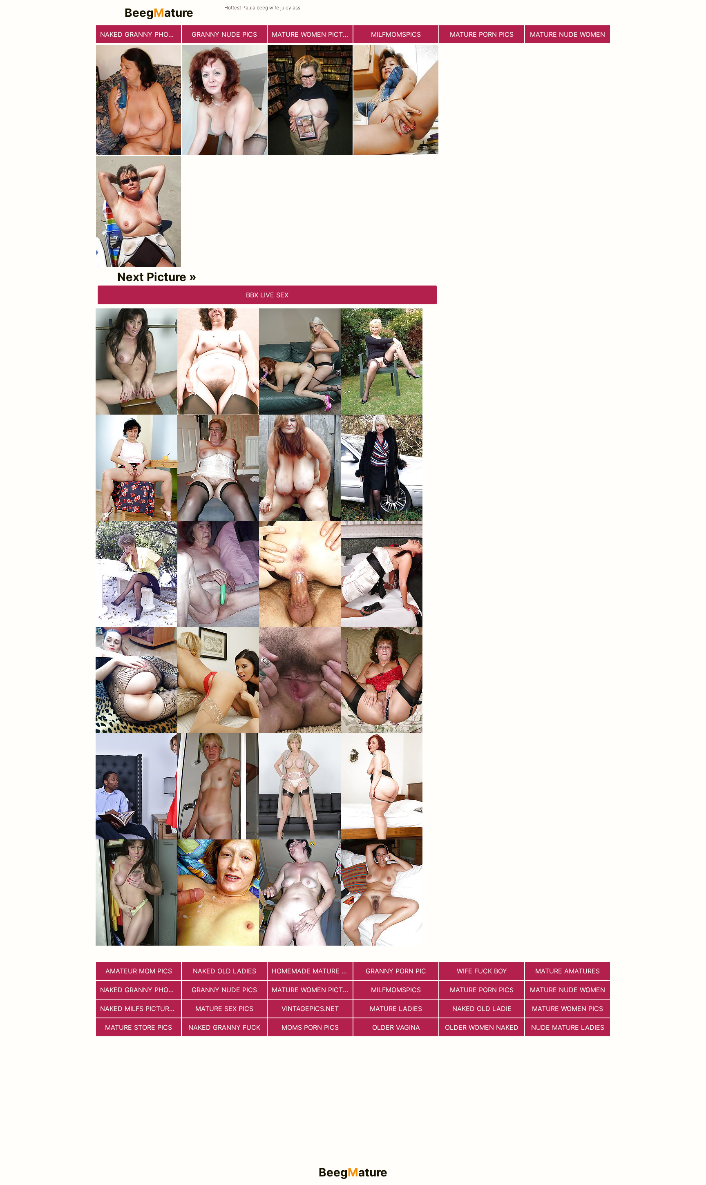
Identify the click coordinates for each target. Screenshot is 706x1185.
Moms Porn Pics (310, 1027)
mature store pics (138, 1027)
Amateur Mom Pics (138, 971)
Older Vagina (396, 1027)
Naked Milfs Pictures (138, 1008)
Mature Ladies (396, 1008)
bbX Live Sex (267, 295)
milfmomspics (396, 34)
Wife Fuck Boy (482, 971)
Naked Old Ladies (224, 971)
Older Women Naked (481, 1027)
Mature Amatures (567, 971)
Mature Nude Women (567, 34)
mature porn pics (482, 34)
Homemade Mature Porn (312, 971)
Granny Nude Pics (224, 34)
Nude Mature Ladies (567, 1027)
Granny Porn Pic (396, 971)
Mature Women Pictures (312, 34)
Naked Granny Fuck (224, 1027)
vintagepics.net (310, 1008)
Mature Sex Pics (224, 1008)
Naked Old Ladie (482, 1008)
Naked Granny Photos (140, 34)
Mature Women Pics (567, 1008)
